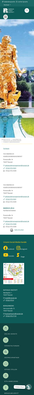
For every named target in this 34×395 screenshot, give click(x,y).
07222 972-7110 (11, 316)
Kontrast (6, 5)
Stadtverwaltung (16, 139)
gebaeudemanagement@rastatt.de (17, 165)
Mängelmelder (10, 393)
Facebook (11, 249)
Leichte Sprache (23, 2)
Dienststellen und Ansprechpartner (12, 140)
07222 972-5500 (11, 224)
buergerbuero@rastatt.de (14, 314)
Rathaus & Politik (6, 139)
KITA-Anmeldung (11, 381)
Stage (23, 257)
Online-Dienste (10, 334)
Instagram (23, 249)
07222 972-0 (10, 300)
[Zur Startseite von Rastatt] (8, 10)
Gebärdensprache (9, 2)
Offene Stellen (10, 369)
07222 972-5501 (11, 168)
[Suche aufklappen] (27, 10)
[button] (5, 17)
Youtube (11, 256)
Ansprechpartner (11, 357)
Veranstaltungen (11, 345)
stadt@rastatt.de (11, 298)
